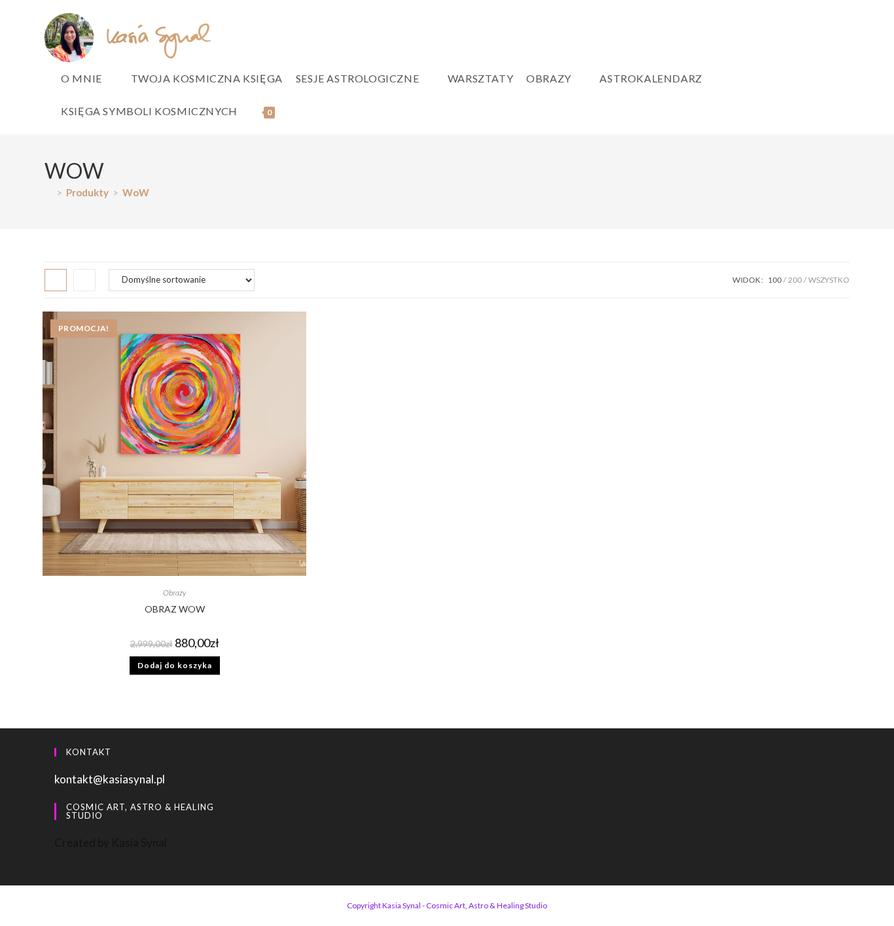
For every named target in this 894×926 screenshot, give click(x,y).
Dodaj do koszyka (174, 665)
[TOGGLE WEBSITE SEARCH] (291, 111)
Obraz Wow (175, 608)
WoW (135, 192)
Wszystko (828, 280)
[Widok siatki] (56, 280)
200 (795, 280)
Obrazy (174, 592)
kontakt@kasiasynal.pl (109, 779)
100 (774, 280)
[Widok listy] (84, 280)
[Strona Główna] (48, 192)
